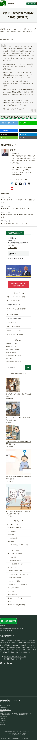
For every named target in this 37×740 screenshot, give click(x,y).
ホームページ (12, 567)
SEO (4, 64)
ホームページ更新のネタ (16, 581)
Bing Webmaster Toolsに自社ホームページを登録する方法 (18, 216)
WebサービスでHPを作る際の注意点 (19, 574)
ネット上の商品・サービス (15, 564)
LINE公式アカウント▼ (26, 123)
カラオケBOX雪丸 (5, 709)
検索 (27, 367)
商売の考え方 (12, 591)
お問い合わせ (31, 3)
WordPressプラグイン (13, 524)
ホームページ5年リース (15, 577)
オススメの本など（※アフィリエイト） (18, 546)
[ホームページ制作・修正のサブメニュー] (17, 731)
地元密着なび (11, 3)
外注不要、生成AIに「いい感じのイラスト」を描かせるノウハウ (18, 201)
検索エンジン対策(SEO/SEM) (16, 605)
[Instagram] (29, 183)
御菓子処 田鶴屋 (5, 705)
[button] (18, 284)
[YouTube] (12, 188)
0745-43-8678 (12, 247)
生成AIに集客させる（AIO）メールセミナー (15, 223)
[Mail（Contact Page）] (16, 183)
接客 (9, 601)
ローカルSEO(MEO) (13, 588)
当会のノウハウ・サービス (15, 598)
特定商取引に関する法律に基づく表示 (15, 656)
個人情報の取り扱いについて (12, 659)
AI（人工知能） (12, 531)
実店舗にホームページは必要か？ (18, 584)
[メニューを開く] (35, 3)
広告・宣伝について (13, 594)
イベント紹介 (12, 541)
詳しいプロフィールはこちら (19, 179)
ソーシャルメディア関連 (15, 553)
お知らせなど (12, 534)
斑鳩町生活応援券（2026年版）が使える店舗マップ (15, 714)
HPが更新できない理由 (15, 570)
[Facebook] (24, 183)
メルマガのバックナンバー (14, 527)
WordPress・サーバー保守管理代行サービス (15, 208)
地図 (13, 245)
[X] (20, 183)
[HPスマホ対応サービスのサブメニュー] (32, 731)
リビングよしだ (4, 722)
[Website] (12, 183)
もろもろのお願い (13, 538)
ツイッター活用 (12, 557)
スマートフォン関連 (13, 550)
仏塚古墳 (2, 718)
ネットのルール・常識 (14, 560)
